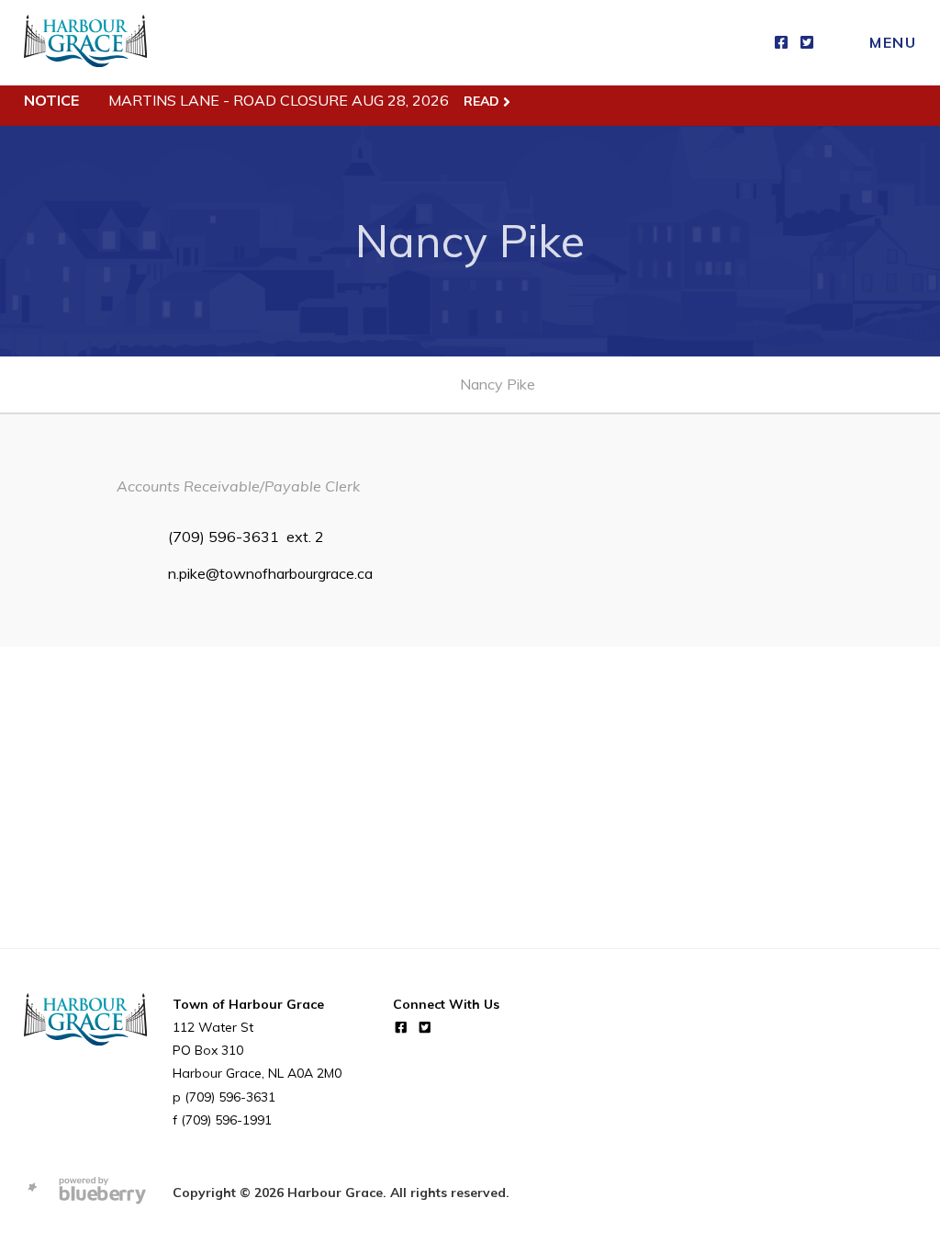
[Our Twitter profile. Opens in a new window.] (807, 42)
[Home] (85, 43)
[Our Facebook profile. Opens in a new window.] (781, 42)
